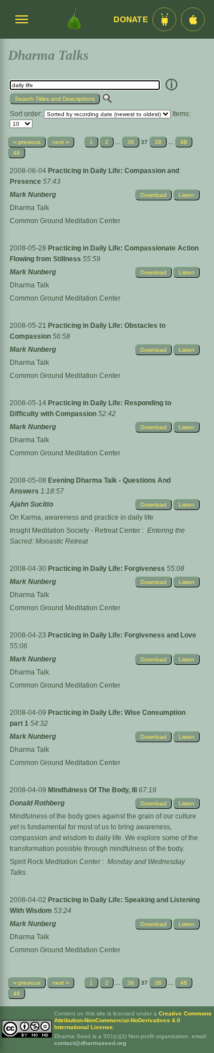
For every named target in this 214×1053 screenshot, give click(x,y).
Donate (131, 19)
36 (130, 142)
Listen (187, 195)
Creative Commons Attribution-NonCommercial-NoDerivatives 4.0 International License (133, 1020)
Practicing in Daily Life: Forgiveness (107, 569)
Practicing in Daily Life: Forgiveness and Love (122, 635)
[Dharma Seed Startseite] (74, 19)
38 (158, 142)
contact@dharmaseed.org (90, 1043)
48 (183, 142)
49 (16, 153)
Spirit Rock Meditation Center (55, 862)
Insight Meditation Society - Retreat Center (75, 530)
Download (153, 195)
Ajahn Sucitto (31, 504)
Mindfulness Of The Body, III (93, 790)
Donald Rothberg (37, 803)
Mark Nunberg (33, 195)
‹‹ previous (27, 142)
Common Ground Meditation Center (65, 221)
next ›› (61, 142)
